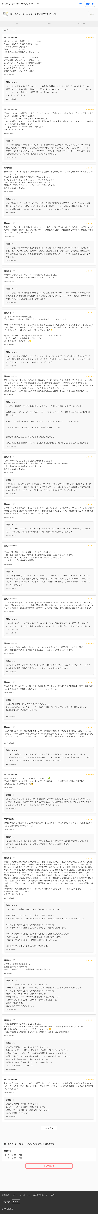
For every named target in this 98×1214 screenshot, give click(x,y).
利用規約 (5, 1195)
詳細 (16, 24)
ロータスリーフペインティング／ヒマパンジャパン (21, 4)
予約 (49, 24)
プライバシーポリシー (21, 1195)
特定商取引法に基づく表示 (44, 1195)
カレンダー (81, 24)
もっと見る (49, 1128)
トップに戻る (49, 1166)
